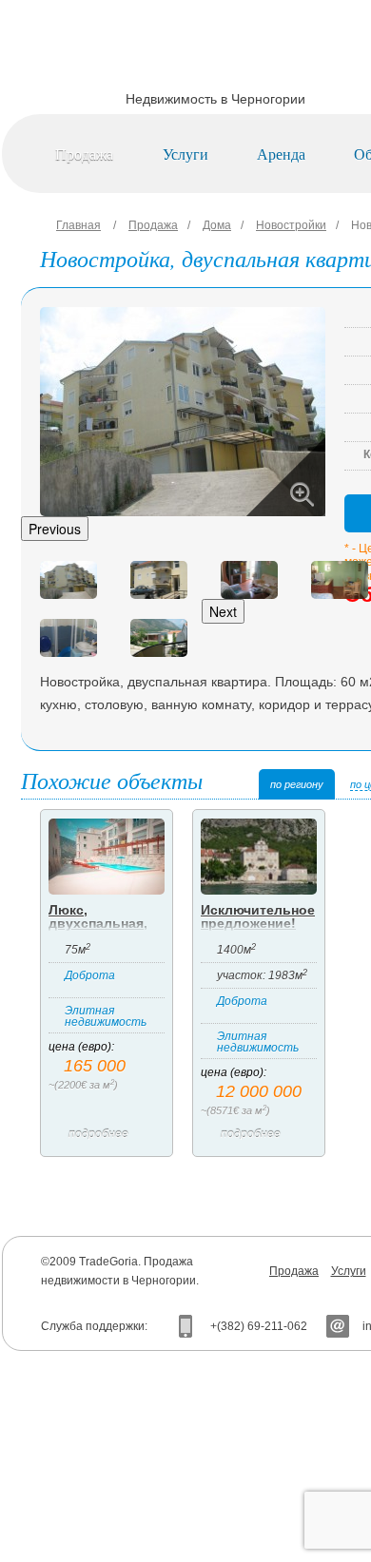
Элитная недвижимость (105, 1016)
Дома (217, 225)
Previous (55, 528)
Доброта (90, 975)
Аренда (281, 154)
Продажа (84, 154)
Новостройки (291, 225)
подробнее (98, 1134)
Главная (78, 225)
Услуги (185, 154)
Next (223, 611)
